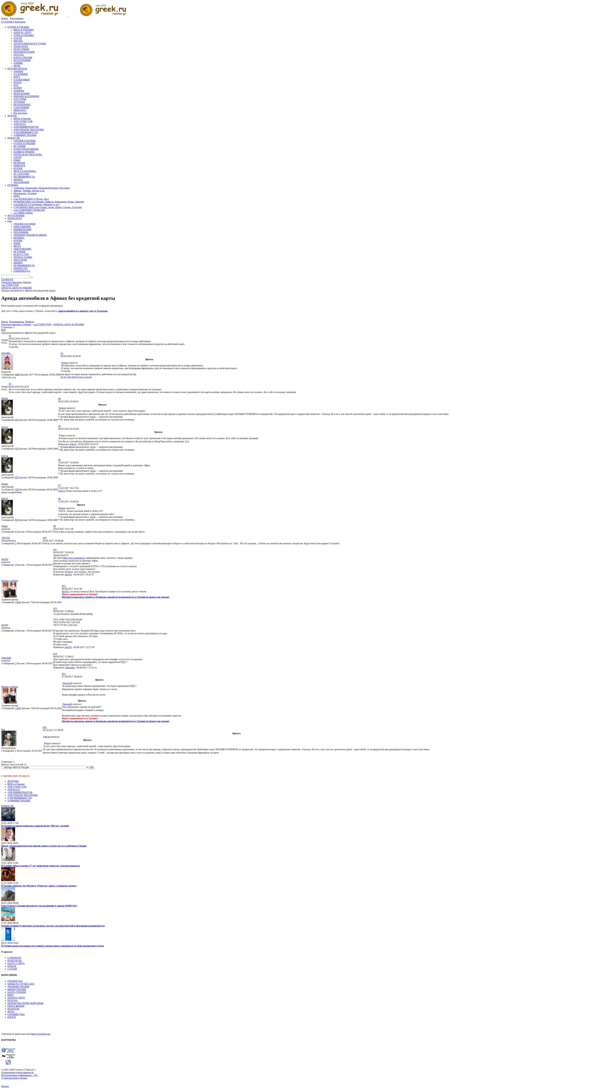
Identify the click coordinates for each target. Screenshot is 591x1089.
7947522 (5, 538)
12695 (18, 602)
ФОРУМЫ (13, 781)
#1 (10, 335)
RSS (3, 330)
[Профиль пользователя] (7, 369)
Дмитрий (6, 658)
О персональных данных (14, 1078)
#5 (59, 426)
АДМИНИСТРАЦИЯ (18, 800)
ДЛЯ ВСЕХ (13, 789)
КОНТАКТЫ (14, 960)
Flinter (4, 526)
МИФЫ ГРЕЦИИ (16, 989)
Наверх (5, 1086)
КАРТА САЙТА (16, 963)
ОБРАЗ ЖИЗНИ (15, 1006)
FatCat (4, 398)
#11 (55, 549)
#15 (64, 673)
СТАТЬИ (12, 969)
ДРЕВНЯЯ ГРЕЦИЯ (18, 986)
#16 (44, 727)
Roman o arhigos (9, 580)
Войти (4, 18)
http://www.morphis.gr (74, 558)
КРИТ (10, 995)
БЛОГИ (11, 1017)
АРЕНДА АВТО (16, 997)
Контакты (20, 21)
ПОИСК (11, 966)
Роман (4, 484)
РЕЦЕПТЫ (13, 1009)
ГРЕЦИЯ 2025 (15, 981)
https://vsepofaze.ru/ (40, 1034)
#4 (59, 398)
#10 (44, 538)
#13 (55, 608)
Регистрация (16, 18)
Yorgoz (64, 362)
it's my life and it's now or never (76, 377)
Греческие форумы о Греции (16, 324)
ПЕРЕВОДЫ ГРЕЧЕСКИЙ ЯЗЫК (25, 1003)
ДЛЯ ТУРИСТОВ (16, 787)
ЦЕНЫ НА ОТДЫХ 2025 (20, 984)
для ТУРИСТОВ (42, 324)
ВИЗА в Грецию (16, 784)
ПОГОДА (12, 1000)
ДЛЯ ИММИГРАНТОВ (19, 792)
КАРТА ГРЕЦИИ (16, 992)
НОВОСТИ (7, 806)
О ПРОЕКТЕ (14, 958)
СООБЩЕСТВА (16, 1014)
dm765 (4, 559)
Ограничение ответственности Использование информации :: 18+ (19, 1074)
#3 (10, 384)
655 (17, 420)
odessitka (5, 353)
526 (17, 489)
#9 (54, 526)
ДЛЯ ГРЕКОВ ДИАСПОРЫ (22, 795)
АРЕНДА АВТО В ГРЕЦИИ (68, 324)
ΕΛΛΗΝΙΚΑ (7, 21)
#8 (59, 498)
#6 (59, 459)
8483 (17, 374)
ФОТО (11, 1011)
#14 (55, 653)
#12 (64, 586)
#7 (59, 485)
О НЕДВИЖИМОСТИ (19, 798)
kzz (3, 729)
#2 (62, 353)
